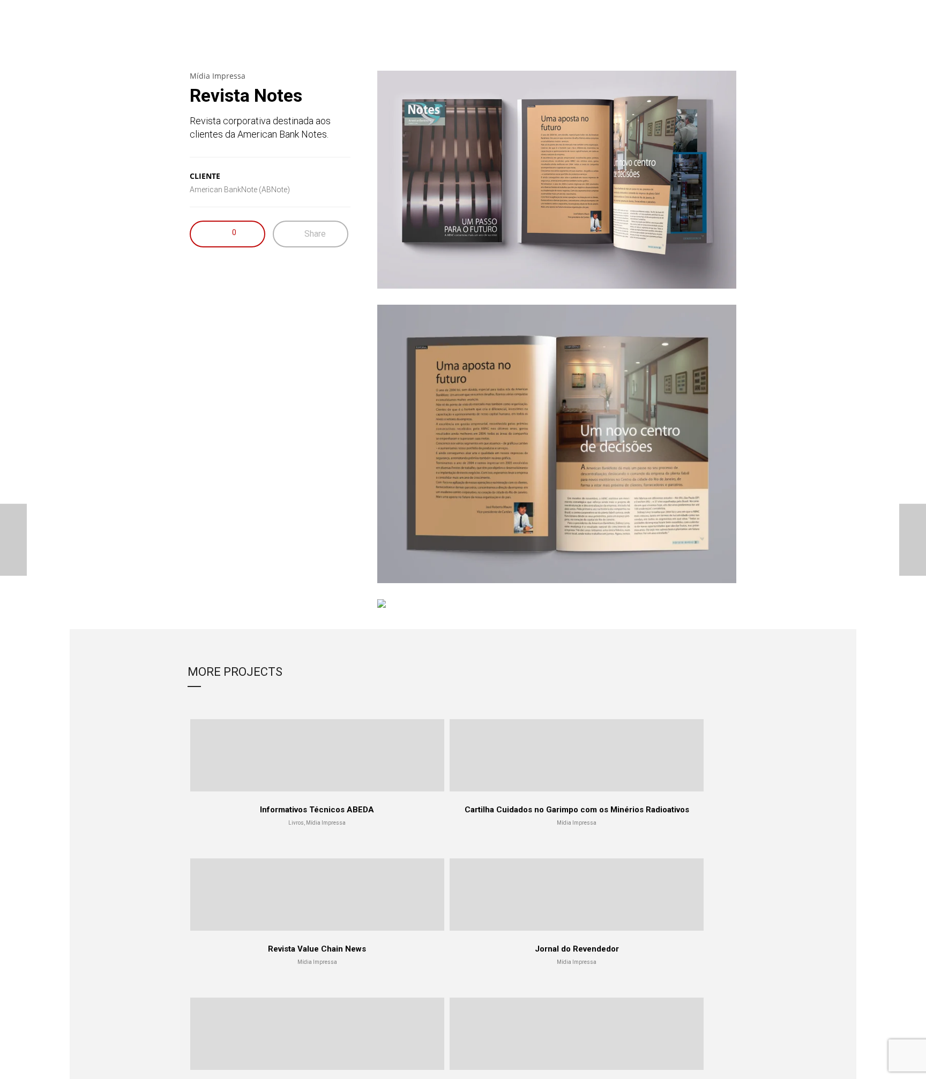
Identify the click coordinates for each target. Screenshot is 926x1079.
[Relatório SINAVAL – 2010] (13, 539)
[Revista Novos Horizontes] (912, 539)
